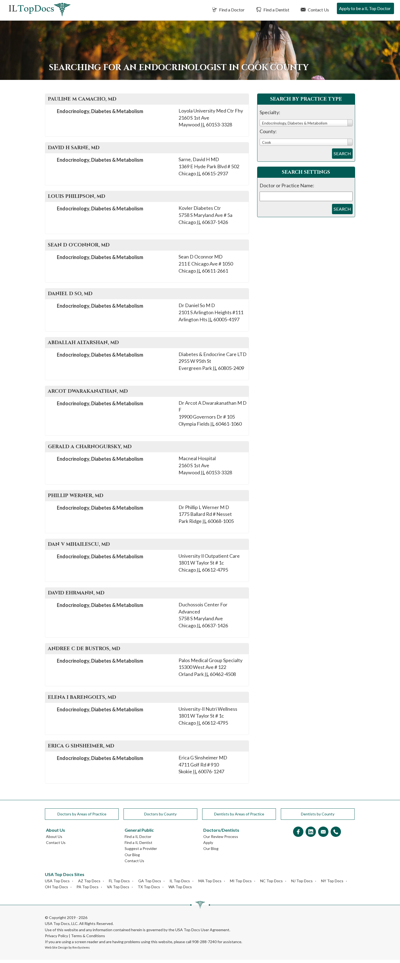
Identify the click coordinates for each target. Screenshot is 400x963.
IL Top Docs (180, 880)
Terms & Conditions (88, 935)
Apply (208, 842)
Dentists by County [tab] (317, 814)
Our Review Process (220, 836)
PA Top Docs (87, 886)
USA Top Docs (57, 880)
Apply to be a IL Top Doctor (365, 8)
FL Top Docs (119, 880)
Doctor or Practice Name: (287, 185)
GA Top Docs (149, 880)
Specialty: (270, 112)
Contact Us (318, 9)
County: (268, 131)
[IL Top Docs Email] (323, 832)
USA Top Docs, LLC (61, 923)
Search (342, 153)
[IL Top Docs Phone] (336, 832)
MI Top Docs (241, 880)
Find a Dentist (276, 9)
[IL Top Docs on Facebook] (298, 832)
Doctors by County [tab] (160, 814)
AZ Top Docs (89, 880)
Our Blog (132, 854)
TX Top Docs (149, 886)
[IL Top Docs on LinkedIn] (311, 832)
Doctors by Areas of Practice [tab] (81, 814)
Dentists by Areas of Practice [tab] (239, 814)
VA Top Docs (118, 886)
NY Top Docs (332, 880)
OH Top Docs (56, 886)
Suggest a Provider (141, 848)
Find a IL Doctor (138, 836)
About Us (54, 836)
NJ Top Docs (302, 880)
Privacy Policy (56, 935)
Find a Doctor (231, 9)
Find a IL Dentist (138, 842)
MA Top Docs (209, 880)
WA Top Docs (180, 886)
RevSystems (81, 947)
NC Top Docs (271, 880)
